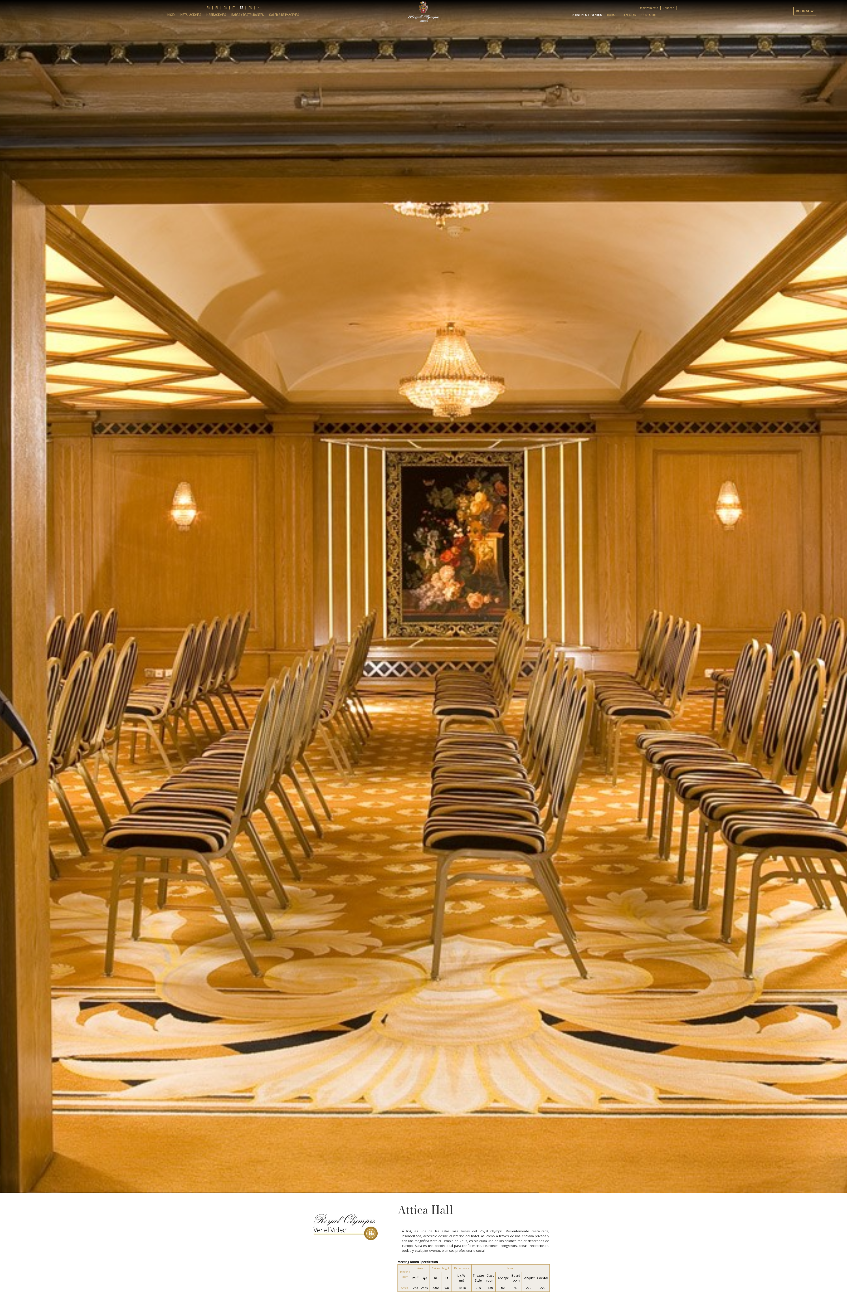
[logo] (423, 11)
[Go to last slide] (6, 431)
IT (233, 7)
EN (208, 7)
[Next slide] (840, 431)
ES (241, 7)
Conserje (668, 8)
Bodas (612, 15)
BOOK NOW (804, 11)
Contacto (648, 15)
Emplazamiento (648, 8)
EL (216, 7)
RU (250, 7)
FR (259, 8)
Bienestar (629, 15)
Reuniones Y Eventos (587, 15)
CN (225, 7)
